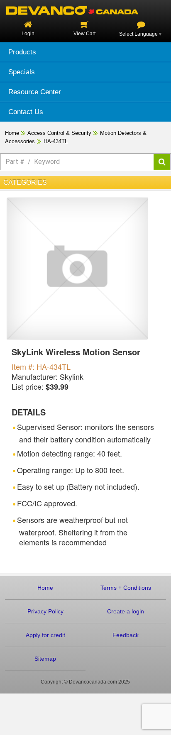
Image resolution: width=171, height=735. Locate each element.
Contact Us (25, 112)
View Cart (84, 34)
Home (12, 133)
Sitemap (45, 658)
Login (28, 34)
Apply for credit (45, 635)
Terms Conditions (125, 587)
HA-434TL (56, 141)
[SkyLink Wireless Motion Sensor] (77, 268)
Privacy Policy (45, 611)
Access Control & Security (59, 133)
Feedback (125, 635)
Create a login (125, 611)
